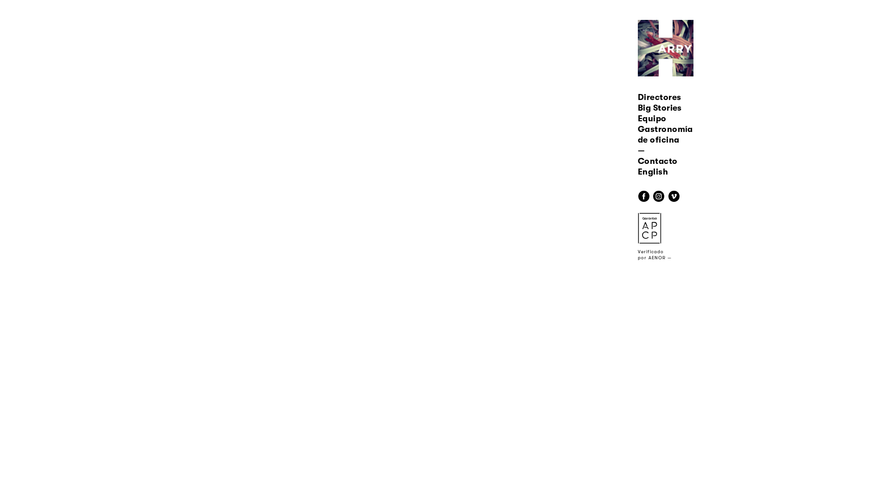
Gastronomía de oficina (665, 134)
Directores (659, 97)
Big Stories (660, 107)
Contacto (658, 161)
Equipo (652, 118)
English (653, 171)
